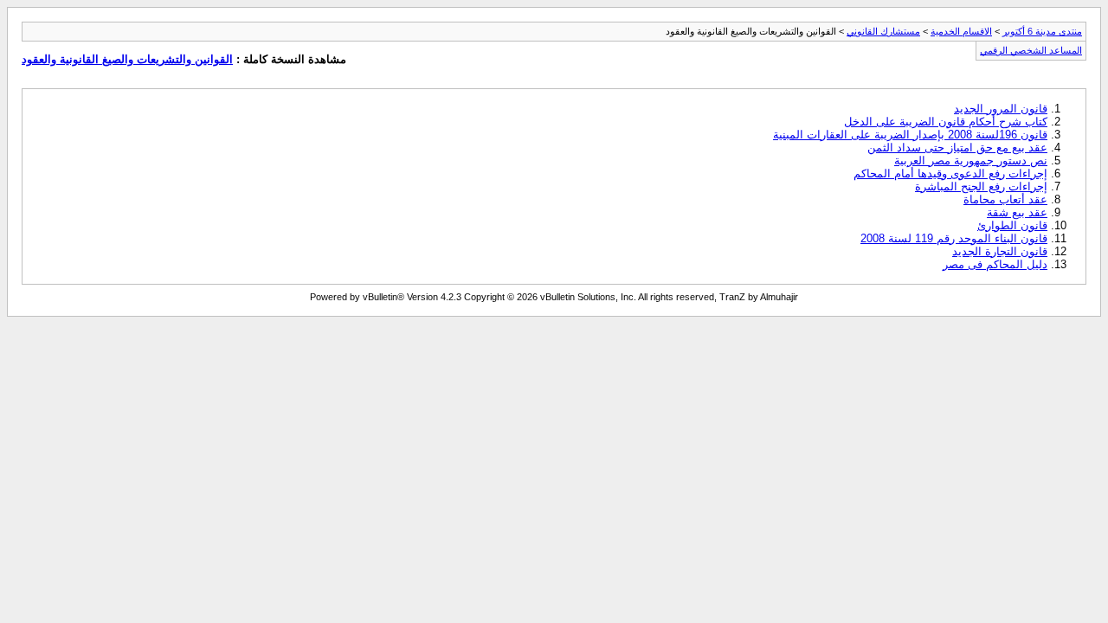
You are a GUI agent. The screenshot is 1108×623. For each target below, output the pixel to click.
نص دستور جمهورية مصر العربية (970, 160)
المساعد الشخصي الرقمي (1031, 50)
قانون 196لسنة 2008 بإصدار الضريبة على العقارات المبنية (910, 134)
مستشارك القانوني (883, 31)
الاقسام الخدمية (961, 31)
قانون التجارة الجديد (999, 251)
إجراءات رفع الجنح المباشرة (981, 186)
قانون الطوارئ (1012, 225)
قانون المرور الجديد (1000, 108)
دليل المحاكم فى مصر (995, 264)
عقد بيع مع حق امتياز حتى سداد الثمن (957, 147)
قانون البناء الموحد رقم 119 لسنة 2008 (953, 238)
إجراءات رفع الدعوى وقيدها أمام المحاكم (950, 173)
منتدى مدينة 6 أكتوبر (1042, 31)
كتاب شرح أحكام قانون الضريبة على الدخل (945, 121)
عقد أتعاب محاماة (1005, 199)
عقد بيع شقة (1017, 212)
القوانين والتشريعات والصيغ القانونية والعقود (127, 59)
